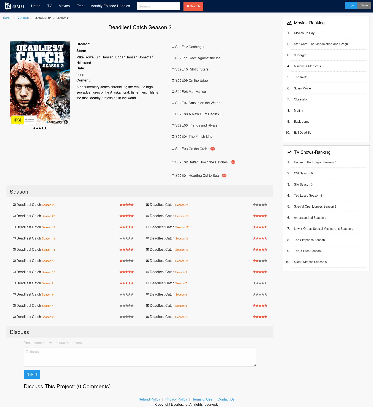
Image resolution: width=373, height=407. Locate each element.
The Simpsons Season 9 (310, 240)
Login (351, 5)
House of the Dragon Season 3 (315, 162)
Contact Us (226, 399)
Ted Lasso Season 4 (308, 195)
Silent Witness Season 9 (310, 262)
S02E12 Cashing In (189, 46)
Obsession (301, 99)
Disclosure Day (304, 33)
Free (80, 5)
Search (194, 6)
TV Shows (22, 17)
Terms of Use (202, 399)
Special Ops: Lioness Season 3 (315, 206)
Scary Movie (302, 88)
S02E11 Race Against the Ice (197, 57)
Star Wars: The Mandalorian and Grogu (321, 44)
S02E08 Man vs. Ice (190, 91)
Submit (32, 374)
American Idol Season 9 (310, 217)
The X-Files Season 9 (308, 251)
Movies (64, 5)
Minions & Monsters (307, 66)
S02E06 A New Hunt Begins (196, 113)
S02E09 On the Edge (191, 80)
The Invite (301, 77)
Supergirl (300, 55)
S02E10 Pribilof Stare (191, 69)
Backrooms (301, 121)
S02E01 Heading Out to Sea (200, 175)
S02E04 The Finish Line (193, 136)
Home (35, 5)
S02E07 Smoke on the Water (197, 102)
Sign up (364, 5)
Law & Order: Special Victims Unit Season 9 (324, 228)
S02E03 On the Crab (194, 148)
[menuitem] (15, 6)
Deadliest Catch (35, 204)
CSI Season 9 (303, 173)
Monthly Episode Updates (110, 5)
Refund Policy (149, 399)
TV (49, 5)
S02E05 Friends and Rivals (195, 125)
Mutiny (298, 110)
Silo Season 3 (303, 184)
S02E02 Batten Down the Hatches (204, 162)
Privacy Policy (176, 399)
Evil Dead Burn (304, 132)
